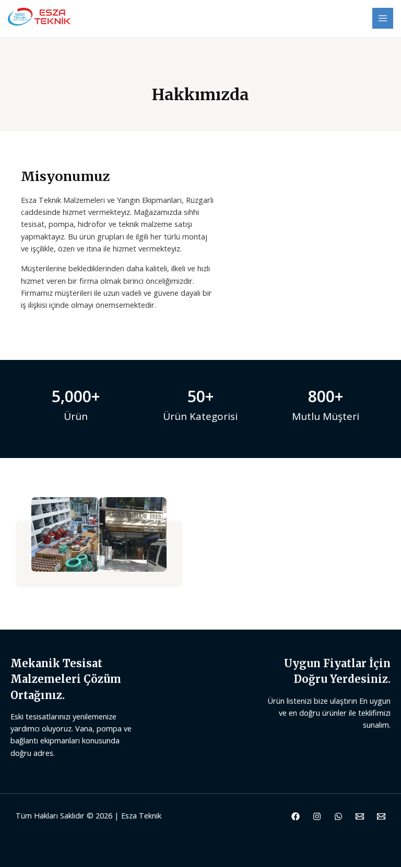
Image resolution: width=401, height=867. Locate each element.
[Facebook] (295, 816)
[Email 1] (360, 816)
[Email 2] (381, 816)
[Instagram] (317, 816)
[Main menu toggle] (382, 18)
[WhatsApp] (338, 816)
